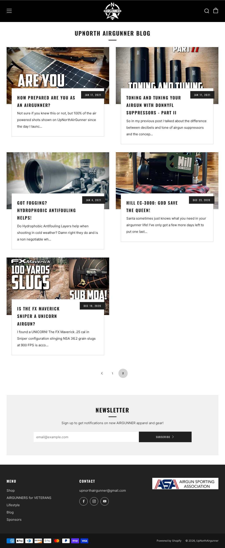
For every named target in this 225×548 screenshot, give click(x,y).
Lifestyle (13, 505)
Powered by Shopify (169, 540)
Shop (11, 490)
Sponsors (14, 519)
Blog (10, 512)
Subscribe (163, 437)
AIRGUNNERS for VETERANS (29, 498)
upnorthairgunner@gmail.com (102, 490)
